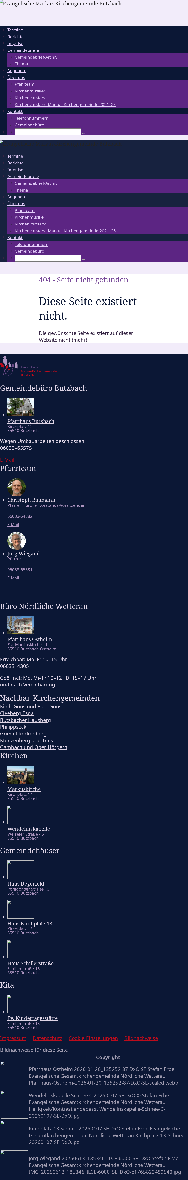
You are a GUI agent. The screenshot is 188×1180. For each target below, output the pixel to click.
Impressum (13, 1038)
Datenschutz (47, 1038)
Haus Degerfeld (25, 883)
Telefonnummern (31, 118)
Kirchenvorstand (31, 98)
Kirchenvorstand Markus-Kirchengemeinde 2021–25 (65, 104)
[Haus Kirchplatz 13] (20, 916)
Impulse (15, 43)
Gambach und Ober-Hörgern (33, 747)
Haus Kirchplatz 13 (29, 923)
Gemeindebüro (29, 125)
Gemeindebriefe (23, 50)
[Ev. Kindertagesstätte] (20, 1011)
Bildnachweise (141, 1038)
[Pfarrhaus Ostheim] (20, 632)
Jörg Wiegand (23, 553)
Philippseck (13, 726)
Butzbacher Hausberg (25, 720)
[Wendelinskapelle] (20, 822)
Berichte (15, 36)
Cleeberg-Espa (17, 713)
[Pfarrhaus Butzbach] (20, 414)
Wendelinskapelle (28, 828)
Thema (21, 64)
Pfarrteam (25, 84)
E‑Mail (7, 459)
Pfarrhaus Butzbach (30, 421)
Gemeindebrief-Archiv (36, 57)
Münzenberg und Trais (26, 740)
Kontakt (15, 111)
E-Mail (13, 524)
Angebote (16, 70)
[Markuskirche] (20, 782)
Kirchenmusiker (30, 91)
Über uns (16, 77)
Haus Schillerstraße (30, 963)
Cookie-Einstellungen (93, 1038)
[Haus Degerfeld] (20, 876)
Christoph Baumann (31, 499)
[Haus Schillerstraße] (20, 956)
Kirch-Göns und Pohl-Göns (31, 706)
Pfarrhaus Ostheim (29, 639)
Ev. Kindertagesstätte (32, 1018)
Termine (15, 30)
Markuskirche (24, 789)
